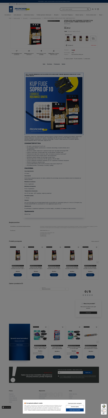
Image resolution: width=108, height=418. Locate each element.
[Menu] (106, 404)
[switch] (104, 413)
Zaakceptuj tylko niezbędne (75, 403)
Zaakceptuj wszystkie (74, 410)
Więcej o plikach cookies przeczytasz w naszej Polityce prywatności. (44, 410)
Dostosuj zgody (75, 406)
